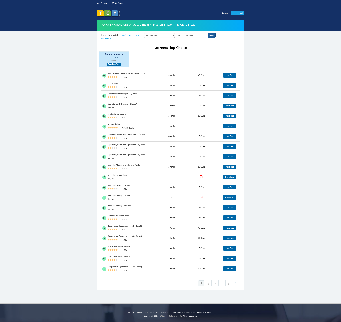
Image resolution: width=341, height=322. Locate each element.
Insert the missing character (119, 175)
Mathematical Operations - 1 (119, 246)
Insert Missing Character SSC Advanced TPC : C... (127, 73)
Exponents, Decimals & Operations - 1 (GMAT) (126, 134)
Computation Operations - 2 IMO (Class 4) (125, 236)
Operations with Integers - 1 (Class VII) (123, 93)
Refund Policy (175, 312)
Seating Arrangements (117, 114)
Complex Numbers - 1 (114, 54)
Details (113, 61)
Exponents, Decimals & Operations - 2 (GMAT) (126, 155)
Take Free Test (114, 64)
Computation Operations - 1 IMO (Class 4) (125, 267)
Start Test (230, 75)
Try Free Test (237, 13)
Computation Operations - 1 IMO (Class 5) (125, 226)
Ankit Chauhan (129, 128)
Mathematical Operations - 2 (119, 256)
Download (229, 177)
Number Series (114, 124)
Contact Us (153, 312)
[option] (114, 59)
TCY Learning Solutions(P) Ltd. (171, 316)
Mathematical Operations (118, 216)
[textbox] (191, 35)
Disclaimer (164, 312)
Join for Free (141, 312)
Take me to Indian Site (205, 312)
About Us (130, 312)
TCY (125, 77)
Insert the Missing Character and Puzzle (124, 165)
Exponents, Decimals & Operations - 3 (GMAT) (126, 144)
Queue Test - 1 (113, 83)
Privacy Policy (189, 312)
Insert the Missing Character (119, 185)
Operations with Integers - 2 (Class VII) (123, 104)
